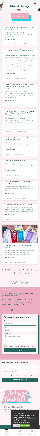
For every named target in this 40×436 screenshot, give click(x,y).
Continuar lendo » (10, 39)
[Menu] (6, 431)
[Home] (20, 431)
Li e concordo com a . (20, 346)
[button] (32, 431)
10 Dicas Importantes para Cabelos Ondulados (19, 204)
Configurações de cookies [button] (21, 422)
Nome (6, 321)
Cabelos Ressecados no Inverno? (15, 161)
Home (20, 434)
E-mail (6, 327)
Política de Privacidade (26, 346)
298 (14, 273)
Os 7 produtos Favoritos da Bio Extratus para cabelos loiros (19, 51)
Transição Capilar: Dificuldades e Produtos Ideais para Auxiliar (20, 28)
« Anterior (6, 269)
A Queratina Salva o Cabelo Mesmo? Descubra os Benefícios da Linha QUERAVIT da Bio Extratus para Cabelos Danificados (19, 113)
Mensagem (7, 333)
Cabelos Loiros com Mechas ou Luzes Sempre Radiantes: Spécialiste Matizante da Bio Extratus (19, 86)
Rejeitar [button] (16, 425)
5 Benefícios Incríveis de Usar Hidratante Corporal (18, 247)
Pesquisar (33, 434)
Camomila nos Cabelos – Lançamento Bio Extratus (18, 183)
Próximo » (24, 273)
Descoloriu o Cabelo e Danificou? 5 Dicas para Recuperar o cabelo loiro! (19, 139)
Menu (6, 434)
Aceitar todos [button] (25, 425)
